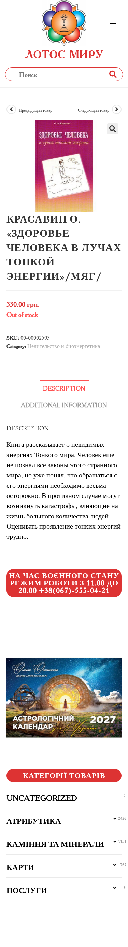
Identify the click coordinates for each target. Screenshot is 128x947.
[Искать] (112, 74)
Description (64, 388)
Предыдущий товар (35, 110)
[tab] (64, 388)
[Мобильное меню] (113, 23)
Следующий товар (93, 110)
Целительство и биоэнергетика (63, 346)
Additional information (64, 405)
